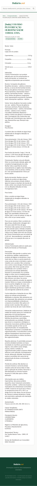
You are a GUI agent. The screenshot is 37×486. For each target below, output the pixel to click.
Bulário (18, 3)
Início (4, 16)
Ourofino (20, 38)
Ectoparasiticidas (12, 16)
